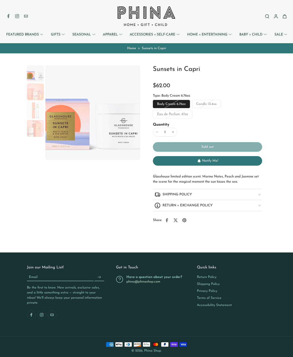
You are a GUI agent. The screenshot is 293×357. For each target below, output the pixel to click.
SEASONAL (81, 34)
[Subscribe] (99, 277)
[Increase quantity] (173, 132)
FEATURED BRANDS (22, 34)
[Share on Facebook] (166, 220)
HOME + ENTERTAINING (207, 34)
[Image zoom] (92, 112)
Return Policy (206, 277)
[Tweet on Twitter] (175, 220)
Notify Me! (210, 160)
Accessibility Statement (214, 305)
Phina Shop (152, 350)
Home (131, 48)
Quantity (161, 125)
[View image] (35, 73)
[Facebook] (8, 16)
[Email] (26, 16)
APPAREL (110, 34)
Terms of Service (209, 298)
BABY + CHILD (251, 34)
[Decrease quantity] (157, 132)
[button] (207, 147)
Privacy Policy (207, 291)
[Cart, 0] (284, 16)
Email (33, 277)
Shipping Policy (208, 284)
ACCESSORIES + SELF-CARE (152, 34)
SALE (278, 34)
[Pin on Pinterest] (184, 220)
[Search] (267, 16)
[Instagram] (17, 16)
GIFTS (55, 34)
